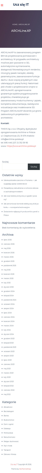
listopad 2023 (9, 343)
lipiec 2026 (8, 240)
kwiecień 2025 (9, 274)
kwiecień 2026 (9, 253)
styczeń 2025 (9, 287)
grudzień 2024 (9, 291)
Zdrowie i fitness (10, 454)
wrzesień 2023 (9, 351)
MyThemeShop (25, 469)
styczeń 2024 (9, 334)
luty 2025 (7, 283)
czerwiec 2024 (9, 317)
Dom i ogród (8, 424)
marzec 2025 (8, 278)
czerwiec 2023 (9, 364)
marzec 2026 (8, 257)
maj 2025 (7, 270)
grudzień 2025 (9, 261)
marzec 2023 (8, 373)
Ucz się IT (21, 5)
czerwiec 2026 (9, 244)
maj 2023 (7, 369)
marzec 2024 (9, 326)
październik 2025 (10, 266)
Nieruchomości (9, 437)
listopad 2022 (9, 386)
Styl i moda (8, 446)
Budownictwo (9, 420)
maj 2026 (7, 248)
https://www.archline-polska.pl (21, 146)
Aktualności (8, 407)
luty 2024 (7, 330)
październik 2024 (10, 300)
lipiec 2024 (8, 313)
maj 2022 (7, 394)
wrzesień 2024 (9, 304)
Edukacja (7, 429)
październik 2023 (10, 347)
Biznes (6, 416)
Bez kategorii (9, 411)
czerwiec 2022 (9, 390)
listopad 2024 (9, 296)
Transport (7, 450)
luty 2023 (7, 377)
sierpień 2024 (9, 308)
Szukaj (5, 162)
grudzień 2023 (9, 339)
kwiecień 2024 (9, 321)
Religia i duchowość (11, 441)
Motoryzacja (8, 433)
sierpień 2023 (9, 356)
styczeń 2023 (9, 381)
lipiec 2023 (8, 360)
